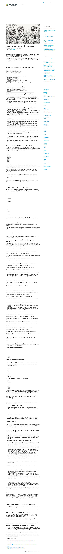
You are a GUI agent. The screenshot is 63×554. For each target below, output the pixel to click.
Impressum (31, 551)
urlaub (45, 76)
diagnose (49, 60)
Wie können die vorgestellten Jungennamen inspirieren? (16, 88)
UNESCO (45, 157)
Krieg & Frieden (46, 125)
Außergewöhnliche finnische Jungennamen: (14, 79)
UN (44, 154)
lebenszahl (45, 65)
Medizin (45, 131)
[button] (21, 7)
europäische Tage (47, 102)
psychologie (46, 67)
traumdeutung (47, 75)
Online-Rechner (46, 137)
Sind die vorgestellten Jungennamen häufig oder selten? (16, 89)
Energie (45, 100)
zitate (47, 81)
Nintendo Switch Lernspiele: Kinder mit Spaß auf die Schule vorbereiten (49, 34)
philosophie (49, 66)
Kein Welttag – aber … (47, 119)
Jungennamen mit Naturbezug (12, 81)
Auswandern (46, 92)
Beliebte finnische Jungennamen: (12, 77)
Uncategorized (46, 156)
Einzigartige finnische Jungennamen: (13, 78)
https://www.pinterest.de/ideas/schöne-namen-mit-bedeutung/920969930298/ (21, 540)
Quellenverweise (9, 91)
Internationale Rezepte (30, 2)
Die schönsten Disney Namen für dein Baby (13, 72)
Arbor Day (45, 90)
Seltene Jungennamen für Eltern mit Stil (13, 73)
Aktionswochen (46, 89)
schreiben (47, 69)
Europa (44, 61)
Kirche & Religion (46, 122)
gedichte (46, 62)
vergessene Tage (46, 162)
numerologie (45, 66)
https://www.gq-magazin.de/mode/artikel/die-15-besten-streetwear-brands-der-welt (22, 544)
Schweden (51, 69)
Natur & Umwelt (46, 135)
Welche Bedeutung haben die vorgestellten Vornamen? (16, 87)
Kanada (52, 64)
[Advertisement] (31, 16)
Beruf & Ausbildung (47, 93)
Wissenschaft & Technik (48, 167)
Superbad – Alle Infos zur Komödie (49, 28)
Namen (45, 134)
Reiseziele (22, 2)
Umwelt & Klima (37, 2)
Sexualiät (45, 144)
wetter (53, 79)
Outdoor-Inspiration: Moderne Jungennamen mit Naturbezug (16, 80)
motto (47, 65)
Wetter (45, 163)
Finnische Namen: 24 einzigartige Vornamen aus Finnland (16, 76)
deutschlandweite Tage (47, 98)
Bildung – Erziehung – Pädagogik (49, 96)
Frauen (45, 108)
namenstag (50, 65)
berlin (50, 58)
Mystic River (46, 48)
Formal (45, 106)
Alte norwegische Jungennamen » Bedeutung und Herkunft (15, 547)
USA (47, 76)
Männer (45, 128)
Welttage (49, 2)
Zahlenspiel (45, 169)
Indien (53, 62)
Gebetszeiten (46, 111)
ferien (47, 61)
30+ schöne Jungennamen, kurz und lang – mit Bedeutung (16, 74)
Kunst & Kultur (46, 127)
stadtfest (49, 72)
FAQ (7, 85)
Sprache (44, 2)
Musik (45, 133)
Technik (45, 150)
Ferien (45, 105)
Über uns (22, 4)
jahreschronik (46, 64)
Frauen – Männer (46, 109)
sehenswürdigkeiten (47, 70)
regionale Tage (46, 140)
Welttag (50, 79)
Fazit (7, 83)
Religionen (45, 143)
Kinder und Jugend (47, 121)
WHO (44, 165)
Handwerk (45, 114)
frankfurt (49, 61)
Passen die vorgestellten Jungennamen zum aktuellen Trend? (17, 90)
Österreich (50, 81)
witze (45, 81)
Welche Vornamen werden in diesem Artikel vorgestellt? (16, 86)
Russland (45, 69)
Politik (45, 138)
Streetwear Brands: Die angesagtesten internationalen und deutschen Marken (19, 82)
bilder (52, 58)
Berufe (45, 95)
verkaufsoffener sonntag (49, 78)
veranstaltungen (51, 76)
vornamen (46, 79)
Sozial (44, 146)
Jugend (45, 118)
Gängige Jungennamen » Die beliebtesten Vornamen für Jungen (16, 548)
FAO (44, 103)
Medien (45, 130)
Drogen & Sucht (46, 99)
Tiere (44, 151)
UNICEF (45, 159)
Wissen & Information (47, 166)
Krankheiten (46, 124)
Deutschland (46, 60)
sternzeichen (47, 73)
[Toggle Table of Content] (32, 70)
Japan (50, 64)
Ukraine (52, 75)
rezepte (53, 67)
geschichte (50, 62)
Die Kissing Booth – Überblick (48, 36)
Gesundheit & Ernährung (48, 112)
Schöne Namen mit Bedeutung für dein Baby (13, 71)
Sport (44, 147)
